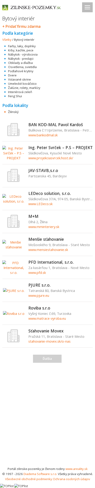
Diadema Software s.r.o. (40, 474)
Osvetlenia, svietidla (22, 67)
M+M (33, 216)
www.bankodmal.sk (43, 135)
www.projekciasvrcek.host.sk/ (50, 158)
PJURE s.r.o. (39, 285)
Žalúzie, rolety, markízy (24, 88)
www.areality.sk (76, 469)
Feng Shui (15, 96)
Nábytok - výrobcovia (23, 54)
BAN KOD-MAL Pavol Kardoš (55, 124)
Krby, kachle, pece (20, 50)
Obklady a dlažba (20, 63)
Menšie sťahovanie (46, 239)
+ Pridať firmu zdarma (21, 26)
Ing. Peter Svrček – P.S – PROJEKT (60, 147)
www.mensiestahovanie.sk (48, 249)
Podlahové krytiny (20, 71)
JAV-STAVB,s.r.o (43, 170)
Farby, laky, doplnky (22, 46)
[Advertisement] (47, 416)
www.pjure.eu (38, 295)
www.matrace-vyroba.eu (47, 318)
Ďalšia (47, 359)
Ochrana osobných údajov (71, 479)
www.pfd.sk (37, 272)
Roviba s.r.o (39, 307)
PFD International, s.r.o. (51, 262)
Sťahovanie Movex (46, 330)
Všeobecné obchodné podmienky (28, 479)
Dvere (12, 75)
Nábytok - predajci (20, 58)
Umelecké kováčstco (22, 83)
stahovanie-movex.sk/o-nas (49, 341)
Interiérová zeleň (20, 92)
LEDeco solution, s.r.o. (49, 193)
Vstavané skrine (19, 79)
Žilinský (13, 112)
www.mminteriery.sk (43, 226)
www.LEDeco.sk (40, 203)
